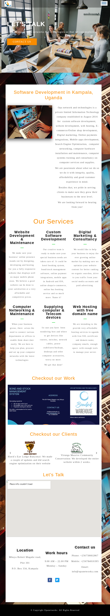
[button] (10, 453)
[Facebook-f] (50, 580)
